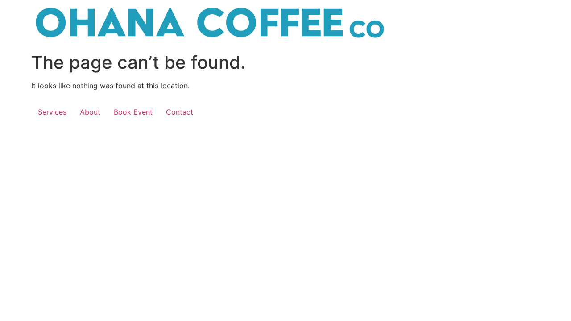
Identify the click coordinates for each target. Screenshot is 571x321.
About (90, 111)
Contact (179, 111)
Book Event (133, 111)
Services (52, 111)
